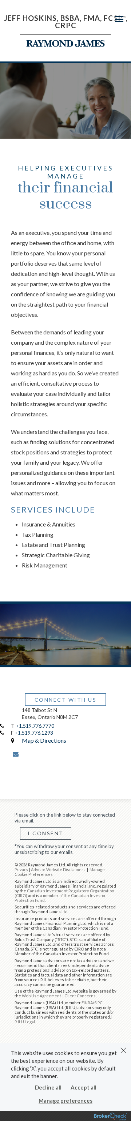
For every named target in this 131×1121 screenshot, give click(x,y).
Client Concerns (80, 995)
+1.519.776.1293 (34, 733)
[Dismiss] (123, 1050)
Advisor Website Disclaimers (58, 869)
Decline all (48, 1087)
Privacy (21, 869)
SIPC (98, 1002)
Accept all (83, 1087)
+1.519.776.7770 (35, 726)
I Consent (46, 833)
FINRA (87, 1002)
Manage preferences (65, 1100)
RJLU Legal (25, 1021)
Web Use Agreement (42, 995)
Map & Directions (44, 740)
